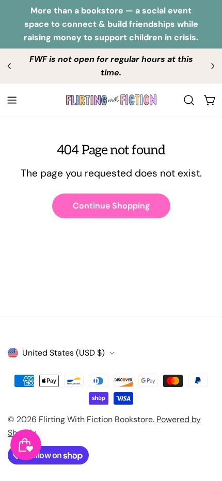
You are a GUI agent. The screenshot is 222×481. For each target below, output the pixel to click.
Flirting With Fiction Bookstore (96, 419)
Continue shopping (111, 205)
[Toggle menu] (12, 100)
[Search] (189, 100)
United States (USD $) (63, 352)
